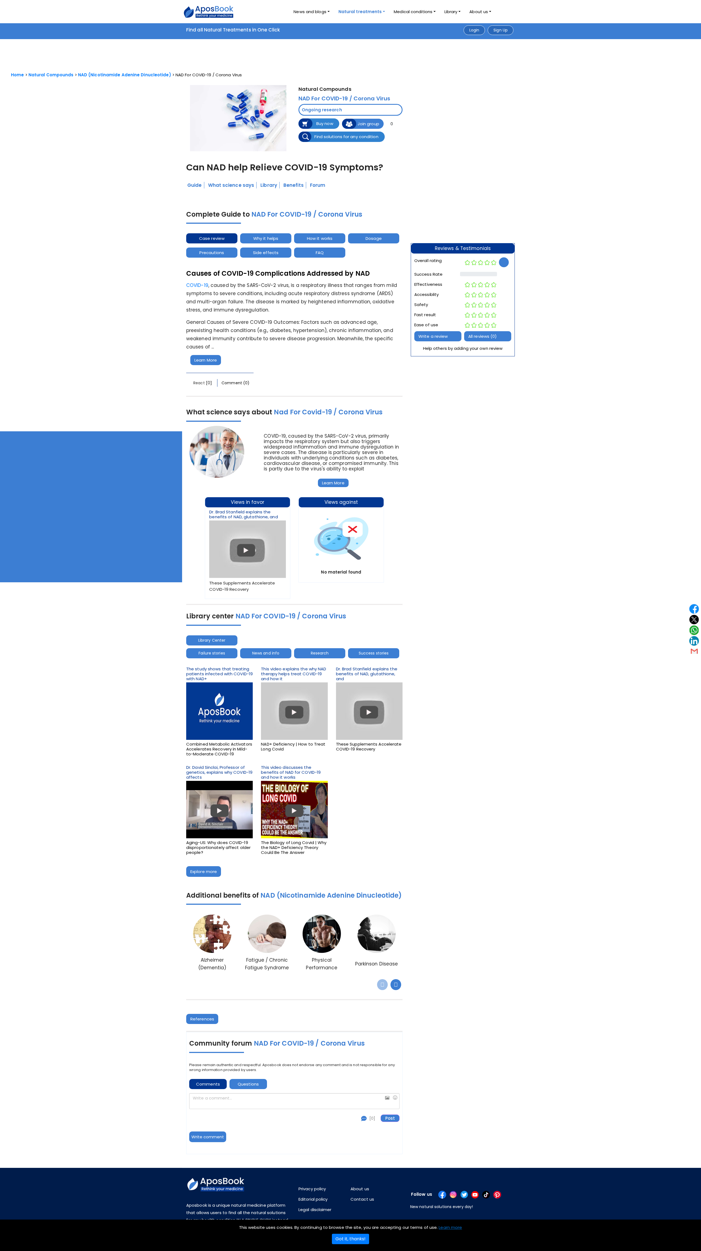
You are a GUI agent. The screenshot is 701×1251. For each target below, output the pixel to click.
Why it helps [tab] (265, 238)
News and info (265, 653)
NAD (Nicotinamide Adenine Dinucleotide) (124, 75)
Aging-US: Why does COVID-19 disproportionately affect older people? (218, 847)
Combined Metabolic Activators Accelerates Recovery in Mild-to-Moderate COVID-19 (219, 749)
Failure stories (212, 653)
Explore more (203, 871)
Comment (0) (235, 383)
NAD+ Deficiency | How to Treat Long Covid (293, 747)
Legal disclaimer (315, 1209)
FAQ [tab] (320, 252)
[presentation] (382, 984)
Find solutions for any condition (346, 136)
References (202, 1019)
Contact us (362, 1199)
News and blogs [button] (310, 11)
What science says (231, 185)
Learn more (450, 1227)
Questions (248, 1084)
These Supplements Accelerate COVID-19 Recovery (369, 747)
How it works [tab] (319, 238)
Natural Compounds (51, 75)
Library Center (211, 640)
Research (320, 653)
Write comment (207, 1137)
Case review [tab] (212, 238)
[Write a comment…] (294, 1101)
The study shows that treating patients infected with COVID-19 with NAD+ (219, 674)
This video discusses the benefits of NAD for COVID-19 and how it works (291, 772)
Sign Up (500, 30)
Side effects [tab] (265, 252)
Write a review (433, 336)
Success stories (374, 653)
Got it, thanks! (350, 1239)
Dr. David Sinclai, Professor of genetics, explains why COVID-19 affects (219, 772)
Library (451, 11)
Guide (194, 185)
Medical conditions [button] (413, 11)
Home (17, 75)
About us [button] (478, 11)
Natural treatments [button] (360, 11)
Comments (208, 1084)
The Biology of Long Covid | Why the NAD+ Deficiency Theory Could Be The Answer (293, 847)
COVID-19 (197, 285)
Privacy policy (312, 1189)
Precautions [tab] (211, 252)
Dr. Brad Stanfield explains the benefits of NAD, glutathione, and (243, 514)
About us (359, 1189)
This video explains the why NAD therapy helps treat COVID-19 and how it (293, 674)
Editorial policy (313, 1199)
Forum (318, 185)
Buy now (324, 123)
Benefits (293, 185)
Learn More (205, 360)
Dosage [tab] (374, 238)
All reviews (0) (482, 336)
